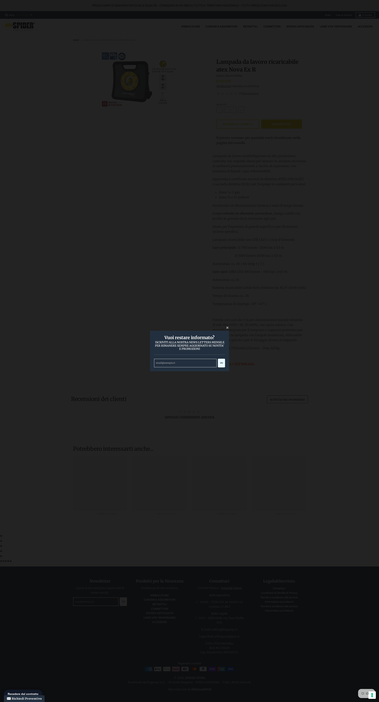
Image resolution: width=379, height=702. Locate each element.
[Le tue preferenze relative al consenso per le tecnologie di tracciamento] (372, 695)
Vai (221, 362)
